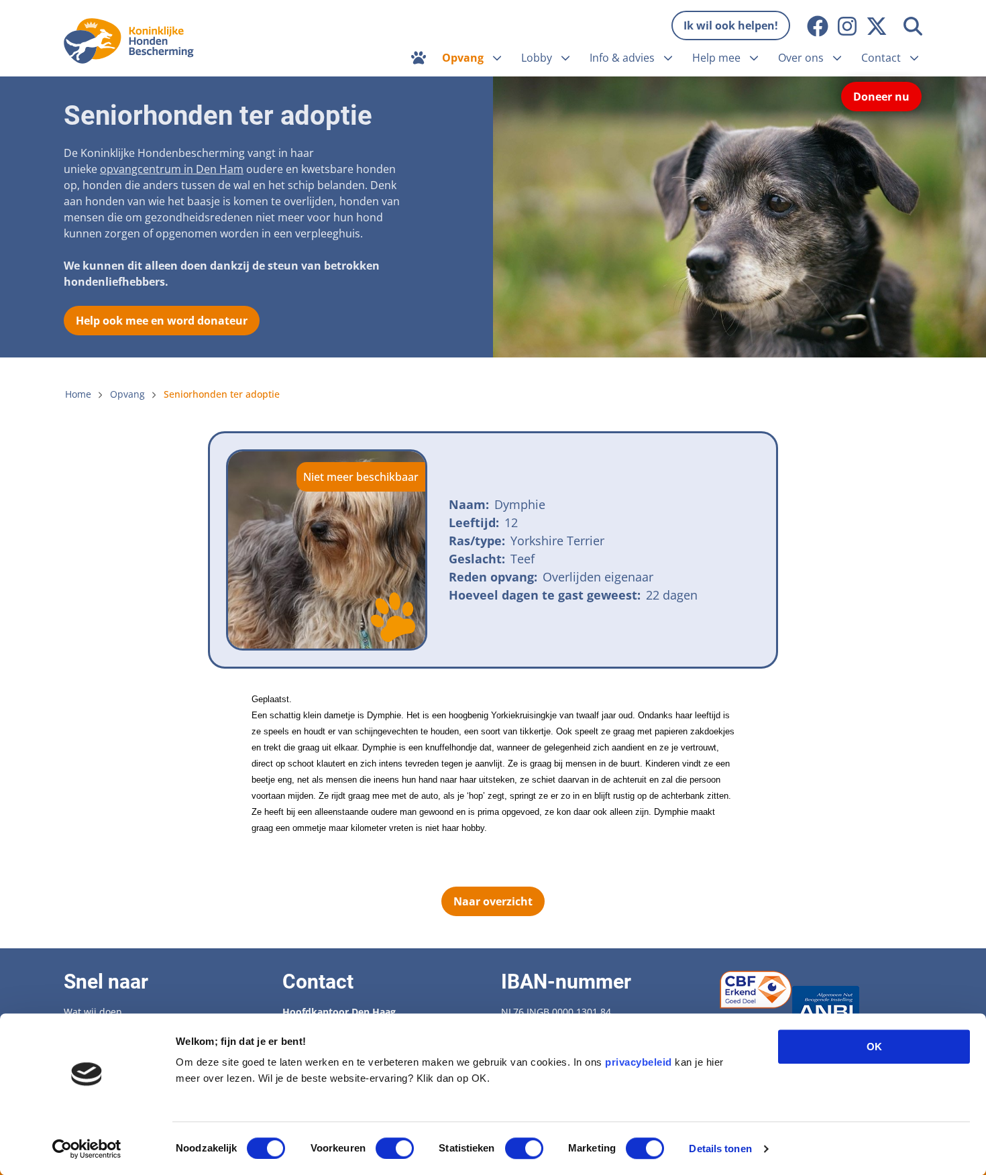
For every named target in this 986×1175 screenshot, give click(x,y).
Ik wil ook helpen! (730, 25)
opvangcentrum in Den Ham (171, 169)
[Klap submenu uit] (497, 58)
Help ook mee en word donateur (162, 320)
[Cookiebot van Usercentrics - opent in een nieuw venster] (87, 1149)
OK (874, 1046)
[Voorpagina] (418, 57)
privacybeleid (638, 1062)
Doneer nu (881, 96)
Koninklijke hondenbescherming (132, 41)
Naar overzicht (493, 901)
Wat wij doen (93, 1011)
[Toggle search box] (912, 26)
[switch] (395, 1148)
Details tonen (720, 1148)
